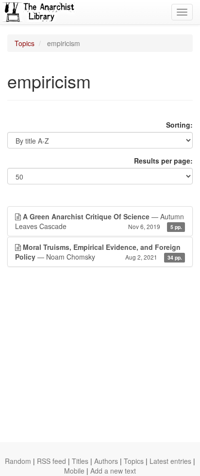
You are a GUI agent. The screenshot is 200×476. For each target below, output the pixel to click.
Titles (80, 461)
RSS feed (51, 461)
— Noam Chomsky (98, 252)
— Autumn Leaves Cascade (99, 221)
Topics (24, 43)
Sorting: (179, 125)
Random (18, 461)
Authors (106, 461)
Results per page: (163, 160)
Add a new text (113, 471)
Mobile (74, 471)
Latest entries (170, 461)
